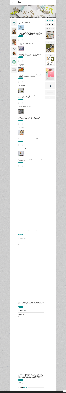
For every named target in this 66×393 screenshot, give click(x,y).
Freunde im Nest (21, 241)
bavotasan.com (53, 391)
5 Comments (23, 107)
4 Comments (23, 65)
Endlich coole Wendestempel (24, 22)
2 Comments (24, 44)
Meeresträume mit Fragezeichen (25, 106)
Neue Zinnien (21, 64)
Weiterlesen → (20, 36)
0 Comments (24, 23)
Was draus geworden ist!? (23, 169)
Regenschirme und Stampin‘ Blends (25, 43)
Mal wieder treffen (22, 85)
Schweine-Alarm (21, 314)
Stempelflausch (17, 2)
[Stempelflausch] (33, 8)
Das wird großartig (22, 148)
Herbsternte (21, 127)
